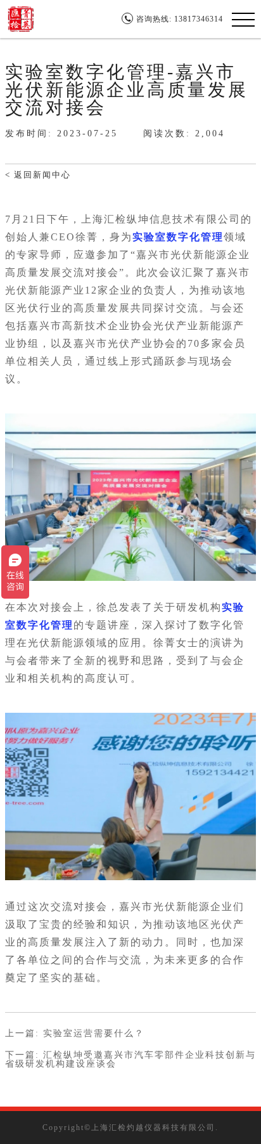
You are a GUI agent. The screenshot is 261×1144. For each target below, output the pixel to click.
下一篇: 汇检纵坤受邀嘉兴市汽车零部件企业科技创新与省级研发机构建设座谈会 (130, 1060)
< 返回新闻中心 (38, 175)
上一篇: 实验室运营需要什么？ (74, 1033)
